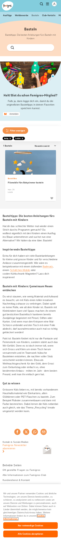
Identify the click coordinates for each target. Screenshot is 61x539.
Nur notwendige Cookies (30, 525)
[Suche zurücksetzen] (49, 47)
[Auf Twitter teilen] (26, 432)
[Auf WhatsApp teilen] (35, 432)
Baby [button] (6, 138)
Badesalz (48, 266)
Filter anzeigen (17, 130)
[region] (30, 511)
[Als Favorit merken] (51, 198)
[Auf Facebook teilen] (17, 432)
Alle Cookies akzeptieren (30, 534)
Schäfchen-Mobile (20, 270)
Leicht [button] (18, 138)
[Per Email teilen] (44, 432)
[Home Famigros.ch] (7, 6)
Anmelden (14, 114)
